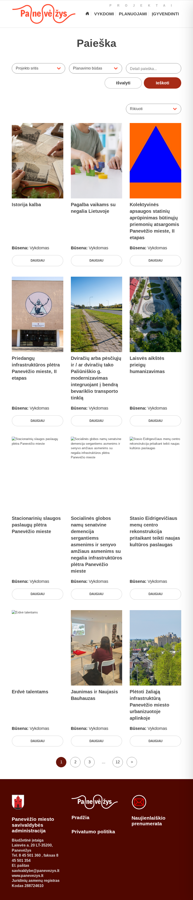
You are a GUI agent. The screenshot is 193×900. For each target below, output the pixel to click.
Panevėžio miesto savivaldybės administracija (33, 824)
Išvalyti (123, 83)
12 (118, 762)
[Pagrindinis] (87, 14)
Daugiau (37, 260)
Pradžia (80, 817)
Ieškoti (162, 83)
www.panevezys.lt (27, 876)
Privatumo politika (93, 831)
